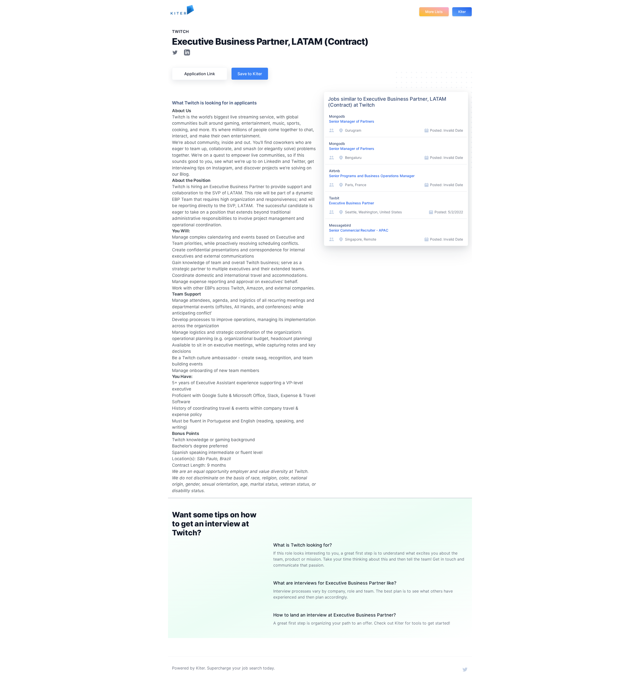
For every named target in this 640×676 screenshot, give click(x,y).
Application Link (199, 73)
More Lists (434, 11)
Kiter (462, 11)
